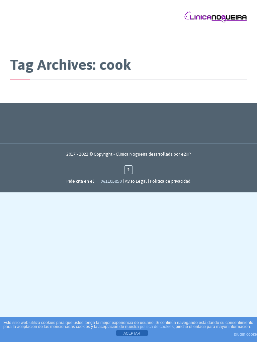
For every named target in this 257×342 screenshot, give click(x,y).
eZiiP (186, 154)
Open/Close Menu (6, 16)
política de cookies (157, 326)
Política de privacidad (170, 181)
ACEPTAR (131, 333)
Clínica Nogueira (132, 154)
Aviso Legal (136, 181)
